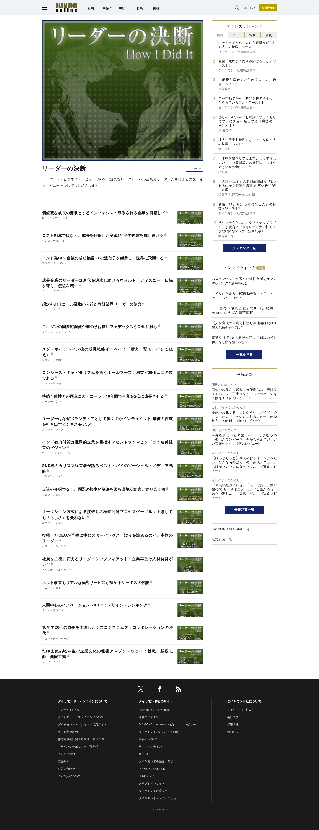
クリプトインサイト (152, 783)
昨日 (236, 35)
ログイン (249, 7)
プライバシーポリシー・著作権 (78, 746)
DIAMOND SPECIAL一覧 (231, 528)
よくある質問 (66, 754)
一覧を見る (244, 354)
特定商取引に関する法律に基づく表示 (82, 739)
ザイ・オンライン (150, 746)
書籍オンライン (149, 739)
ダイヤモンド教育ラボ (153, 791)
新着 (91, 8)
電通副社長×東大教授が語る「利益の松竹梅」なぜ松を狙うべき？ (244, 339)
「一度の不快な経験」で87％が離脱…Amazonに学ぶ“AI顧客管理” (244, 310)
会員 (268, 35)
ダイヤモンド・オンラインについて (82, 701)
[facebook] (159, 689)
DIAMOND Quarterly (152, 768)
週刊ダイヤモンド (150, 717)
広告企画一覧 (222, 539)
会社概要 (233, 717)
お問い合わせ (66, 768)
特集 (140, 8)
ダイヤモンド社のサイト (156, 701)
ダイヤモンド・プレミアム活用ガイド (82, 724)
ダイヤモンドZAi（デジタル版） (160, 732)
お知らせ (233, 732)
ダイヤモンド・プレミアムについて (81, 717)
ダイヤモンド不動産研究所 (156, 761)
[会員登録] (268, 7)
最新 (220, 35)
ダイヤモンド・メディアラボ (157, 798)
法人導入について (69, 776)
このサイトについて (71, 709)
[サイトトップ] (66, 7)
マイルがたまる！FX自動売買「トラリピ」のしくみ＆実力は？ (244, 295)
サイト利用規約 (68, 732)
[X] (140, 689)
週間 (252, 35)
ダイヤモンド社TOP (240, 709)
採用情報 (233, 724)
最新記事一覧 (244, 509)
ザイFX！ (145, 754)
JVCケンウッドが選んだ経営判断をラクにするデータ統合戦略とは (244, 280)
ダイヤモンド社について (244, 701)
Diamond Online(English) (155, 709)
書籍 (156, 8)
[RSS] (178, 689)
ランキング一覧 (244, 247)
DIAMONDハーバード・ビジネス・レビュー (167, 724)
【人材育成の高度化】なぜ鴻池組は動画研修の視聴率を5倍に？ (244, 324)
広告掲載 (63, 761)
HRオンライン (148, 776)
